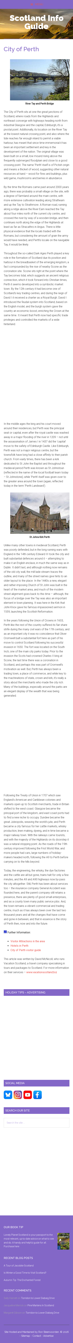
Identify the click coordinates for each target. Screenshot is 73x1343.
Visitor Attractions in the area (28, 941)
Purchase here (11, 1246)
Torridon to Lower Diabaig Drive (37, 1298)
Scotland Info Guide (36, 22)
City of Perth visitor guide (26, 950)
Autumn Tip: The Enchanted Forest (22, 1280)
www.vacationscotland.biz (41, 972)
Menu (39, 4)
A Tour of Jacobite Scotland (19, 1265)
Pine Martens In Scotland (41, 1305)
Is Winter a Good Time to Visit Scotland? (25, 1272)
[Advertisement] (36, 376)
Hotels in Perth (19, 945)
